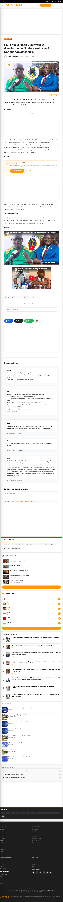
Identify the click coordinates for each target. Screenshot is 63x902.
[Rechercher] (37, 5)
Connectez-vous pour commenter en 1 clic (25, 501)
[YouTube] (58, 1)
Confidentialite (35, 864)
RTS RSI (1, 883)
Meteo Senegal (35, 832)
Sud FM (1, 881)
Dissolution (14, 298)
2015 (57, 813)
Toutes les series (31, 587)
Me (37, 298)
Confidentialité (39, 891)
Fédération (26, 298)
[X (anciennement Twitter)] (55, 1)
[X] (37, 872)
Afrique (1, 853)
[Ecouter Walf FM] (59, 613)
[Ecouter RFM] (59, 599)
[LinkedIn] (47, 872)
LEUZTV (1, 866)
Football (1, 845)
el (20, 298)
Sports (1, 842)
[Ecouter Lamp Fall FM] (59, 623)
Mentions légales (29, 891)
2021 (28, 813)
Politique (2, 829)
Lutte (1, 847)
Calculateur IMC (35, 840)
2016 (52, 813)
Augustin (7, 298)
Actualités (8, 38)
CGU (33, 866)
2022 (23, 813)
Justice (1, 834)
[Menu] (2, 5)
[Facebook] (52, 1)
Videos (1, 851)
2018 (43, 813)
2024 (13, 813)
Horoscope (34, 842)
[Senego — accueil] (14, 5)
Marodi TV (2, 862)
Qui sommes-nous (36, 860)
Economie (2, 836)
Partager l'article (30, 170)
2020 (33, 813)
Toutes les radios (31, 628)
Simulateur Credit (36, 845)
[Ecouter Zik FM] (59, 604)
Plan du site (23, 891)
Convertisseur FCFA (36, 829)
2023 (18, 813)
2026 (3, 813)
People (1, 840)
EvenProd (2, 864)
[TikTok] (61, 1)
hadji (33, 298)
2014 (3, 816)
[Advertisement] (31, 22)
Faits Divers (2, 849)
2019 (38, 813)
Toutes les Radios (3, 874)
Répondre (20, 384)
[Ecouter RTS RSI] (59, 618)
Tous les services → (36, 847)
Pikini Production (3, 868)
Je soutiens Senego (17, 170)
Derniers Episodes (4, 860)
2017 (47, 813)
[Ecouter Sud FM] (59, 609)
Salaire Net (34, 834)
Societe (1, 832)
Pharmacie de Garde (36, 838)
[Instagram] (44, 872)
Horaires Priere (35, 836)
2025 (8, 813)
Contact (34, 862)
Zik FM (1, 879)
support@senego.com (50, 890)
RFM (1, 876)
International (2, 838)
